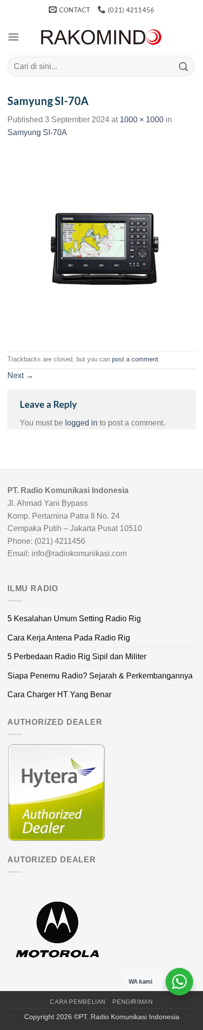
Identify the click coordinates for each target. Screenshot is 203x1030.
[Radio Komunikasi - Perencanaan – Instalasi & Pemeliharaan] (101, 37)
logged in (81, 423)
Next (20, 375)
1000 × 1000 (142, 119)
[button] (13, 37)
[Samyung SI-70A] (101, 244)
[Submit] (184, 66)
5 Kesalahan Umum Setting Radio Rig (74, 618)
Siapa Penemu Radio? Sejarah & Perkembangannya (100, 676)
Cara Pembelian (78, 1001)
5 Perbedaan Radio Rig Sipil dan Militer (76, 656)
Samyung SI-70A (37, 132)
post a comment (135, 359)
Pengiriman (132, 1001)
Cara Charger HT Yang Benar (59, 694)
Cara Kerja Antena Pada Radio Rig (68, 638)
